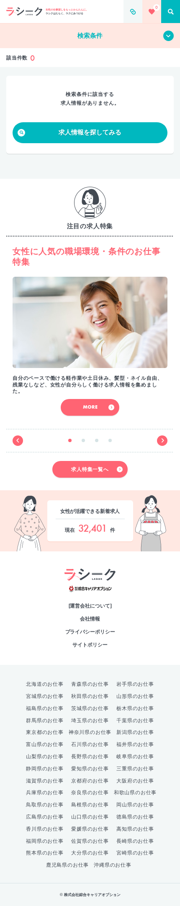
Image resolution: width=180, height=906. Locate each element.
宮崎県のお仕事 (135, 853)
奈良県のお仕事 (90, 792)
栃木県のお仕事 (135, 708)
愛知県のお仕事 (90, 769)
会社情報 (90, 619)
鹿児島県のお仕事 (67, 865)
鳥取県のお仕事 (45, 805)
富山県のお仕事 (45, 744)
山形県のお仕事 (135, 696)
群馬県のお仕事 (45, 720)
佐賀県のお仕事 (90, 841)
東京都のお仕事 (45, 732)
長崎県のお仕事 (135, 841)
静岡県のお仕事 (45, 769)
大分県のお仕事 (90, 853)
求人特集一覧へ (90, 469)
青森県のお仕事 (90, 684)
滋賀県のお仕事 (45, 781)
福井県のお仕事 (135, 744)
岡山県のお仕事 (135, 805)
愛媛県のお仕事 (90, 829)
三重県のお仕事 (135, 769)
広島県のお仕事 (45, 817)
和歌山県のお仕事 (135, 792)
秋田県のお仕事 (90, 696)
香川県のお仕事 (45, 829)
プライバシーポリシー (90, 632)
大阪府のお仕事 (135, 781)
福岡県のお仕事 (45, 841)
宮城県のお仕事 (45, 696)
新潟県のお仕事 (135, 732)
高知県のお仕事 (135, 829)
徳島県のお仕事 (135, 817)
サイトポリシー (89, 645)
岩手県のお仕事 (135, 684)
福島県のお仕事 (45, 708)
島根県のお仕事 (90, 805)
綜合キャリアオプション (90, 588)
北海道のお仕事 (45, 684)
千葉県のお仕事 (135, 720)
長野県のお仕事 (90, 756)
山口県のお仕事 (90, 817)
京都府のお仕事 (90, 781)
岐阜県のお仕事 (135, 756)
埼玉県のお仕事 (90, 720)
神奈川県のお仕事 (90, 732)
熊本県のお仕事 (45, 853)
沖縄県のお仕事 (112, 865)
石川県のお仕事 (90, 744)
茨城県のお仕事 (90, 708)
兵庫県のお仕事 (45, 792)
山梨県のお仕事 (45, 756)
